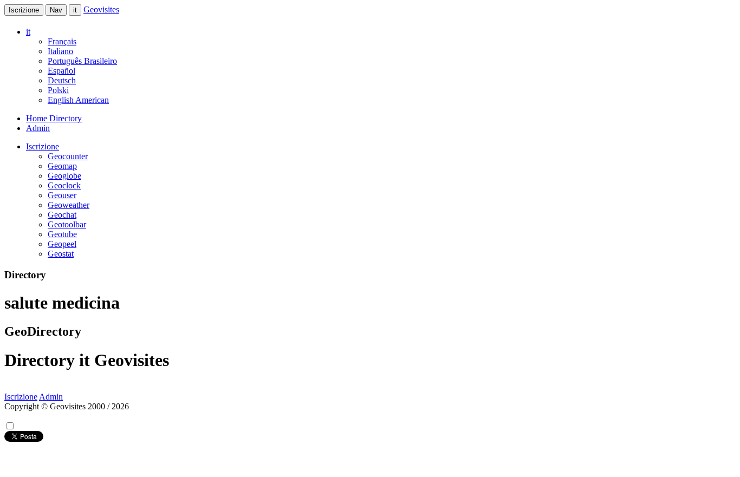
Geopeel (62, 244)
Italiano (60, 51)
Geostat (61, 253)
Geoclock (64, 185)
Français (62, 41)
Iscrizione (24, 10)
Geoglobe (64, 175)
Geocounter (68, 156)
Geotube (62, 234)
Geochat (62, 214)
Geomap (62, 166)
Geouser (62, 195)
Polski (58, 90)
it (75, 10)
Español (61, 70)
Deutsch (62, 80)
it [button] (28, 31)
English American (78, 99)
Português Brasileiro (82, 61)
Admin (38, 128)
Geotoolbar (67, 224)
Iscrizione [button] (42, 146)
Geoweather (68, 205)
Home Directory (54, 118)
